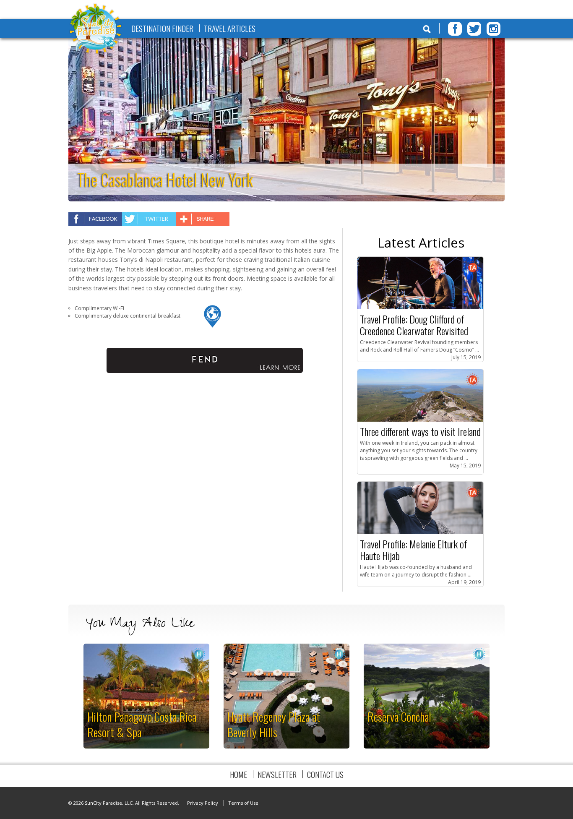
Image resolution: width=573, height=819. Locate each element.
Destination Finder (162, 28)
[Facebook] (455, 29)
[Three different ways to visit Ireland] (420, 419)
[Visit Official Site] (212, 326)
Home (238, 774)
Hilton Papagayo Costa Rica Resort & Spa (141, 724)
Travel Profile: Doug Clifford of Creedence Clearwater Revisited (414, 324)
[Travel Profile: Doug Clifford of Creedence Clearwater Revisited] (420, 307)
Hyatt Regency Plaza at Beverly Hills (273, 724)
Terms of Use (243, 803)
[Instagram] (493, 29)
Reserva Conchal (399, 716)
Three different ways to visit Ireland (420, 431)
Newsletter (277, 774)
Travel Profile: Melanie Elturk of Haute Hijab (413, 549)
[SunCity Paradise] (95, 29)
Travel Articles (229, 28)
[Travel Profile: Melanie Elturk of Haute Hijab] (420, 532)
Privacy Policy (202, 803)
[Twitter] (474, 29)
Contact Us (325, 774)
